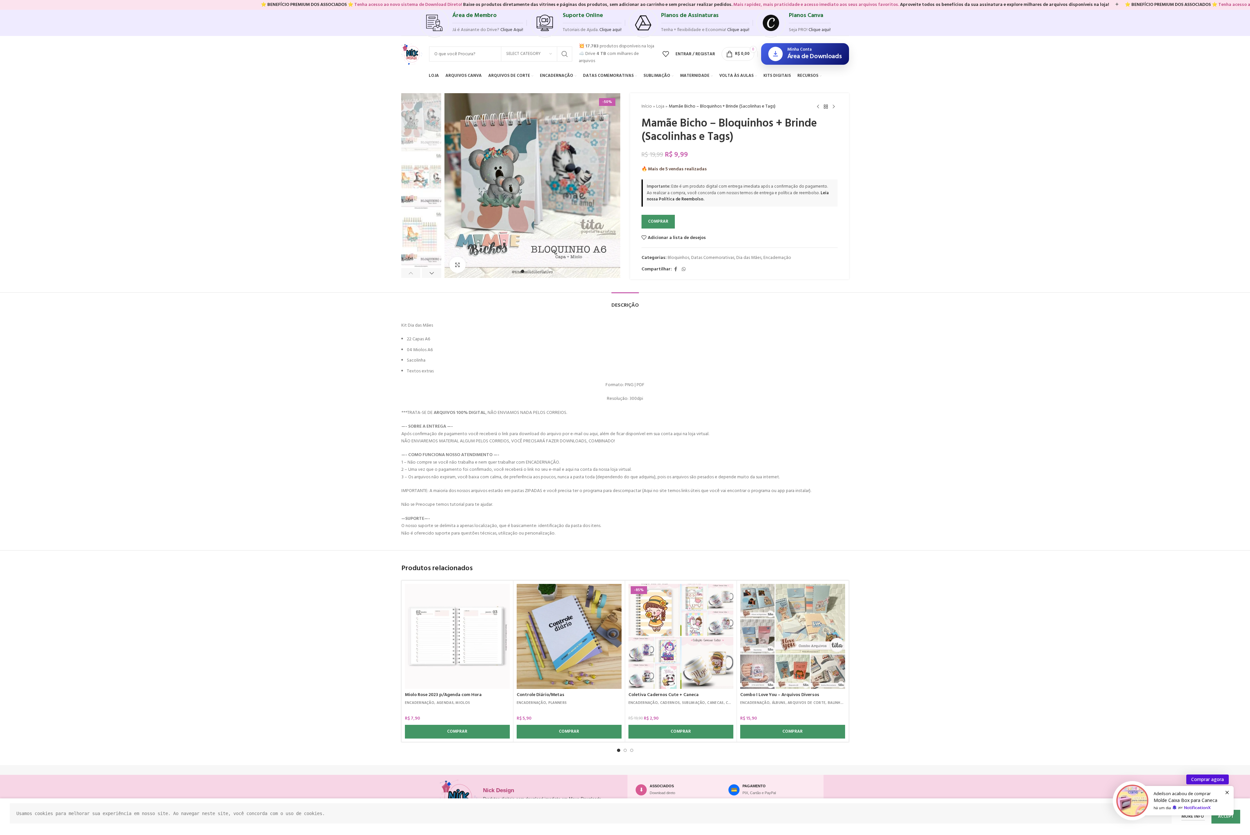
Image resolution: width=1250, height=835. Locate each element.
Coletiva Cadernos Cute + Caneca (663, 695)
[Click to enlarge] (457, 265)
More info (1193, 816)
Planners (557, 703)
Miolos (463, 703)
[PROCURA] (564, 53)
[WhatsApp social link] (684, 269)
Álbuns (779, 703)
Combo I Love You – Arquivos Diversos (779, 695)
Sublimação (693, 703)
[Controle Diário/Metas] (569, 636)
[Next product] (834, 107)
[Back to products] (826, 107)
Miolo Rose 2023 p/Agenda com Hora (443, 695)
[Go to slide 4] (542, 271)
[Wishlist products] (665, 53)
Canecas (715, 703)
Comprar (658, 221)
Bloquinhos (678, 258)
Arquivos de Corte (806, 703)
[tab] (625, 302)
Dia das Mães (748, 258)
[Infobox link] (471, 23)
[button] (411, 273)
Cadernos (670, 703)
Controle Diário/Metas (540, 695)
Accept (1226, 816)
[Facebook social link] (676, 269)
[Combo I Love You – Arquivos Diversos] (792, 636)
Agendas (445, 703)
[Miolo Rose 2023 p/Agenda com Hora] (457, 636)
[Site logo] (412, 54)
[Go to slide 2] (529, 271)
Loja (660, 106)
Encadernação (777, 258)
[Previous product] (818, 107)
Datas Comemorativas (712, 258)
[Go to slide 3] (535, 271)
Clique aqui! (819, 30)
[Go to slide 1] (522, 271)
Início (647, 106)
